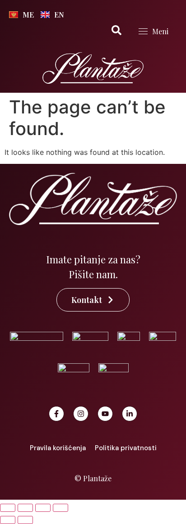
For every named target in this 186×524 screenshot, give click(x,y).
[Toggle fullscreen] (25, 508)
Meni (160, 31)
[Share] (43, 508)
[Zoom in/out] (7, 508)
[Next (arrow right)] (25, 520)
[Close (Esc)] (60, 508)
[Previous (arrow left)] (7, 520)
